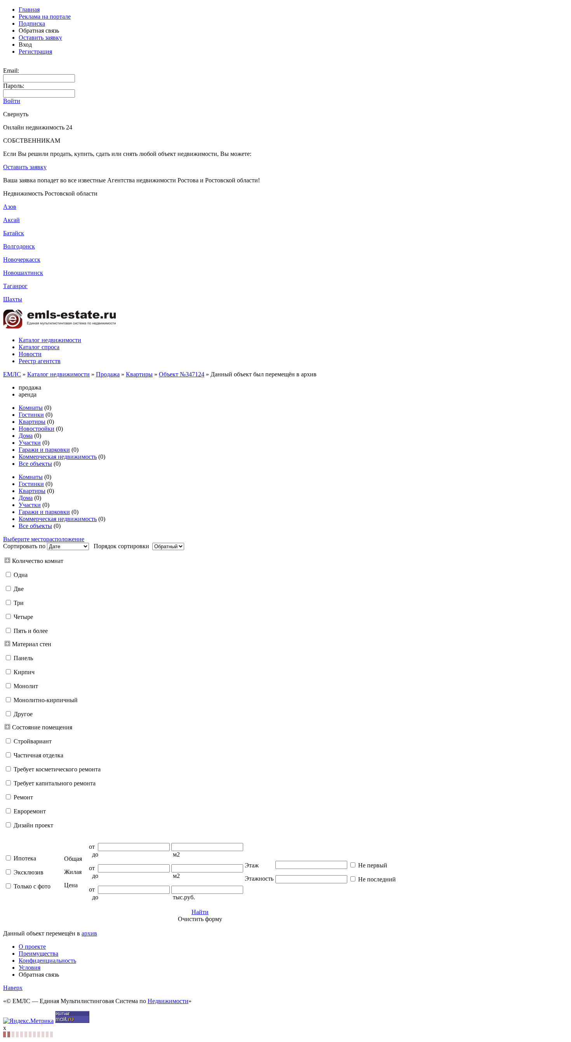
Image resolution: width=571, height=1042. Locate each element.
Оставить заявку (40, 37)
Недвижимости (168, 1001)
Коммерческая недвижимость (58, 456)
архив (89, 933)
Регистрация (35, 51)
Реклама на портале (45, 16)
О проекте (32, 946)
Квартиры (139, 374)
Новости (30, 354)
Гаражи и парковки (44, 449)
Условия (29, 967)
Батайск (13, 233)
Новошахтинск (23, 272)
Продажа (108, 374)
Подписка (32, 23)
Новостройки (36, 428)
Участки (30, 442)
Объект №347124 (181, 374)
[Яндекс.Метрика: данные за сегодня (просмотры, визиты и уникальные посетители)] (28, 1021)
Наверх (13, 987)
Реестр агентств (40, 361)
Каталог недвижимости (50, 340)
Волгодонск (19, 246)
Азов (9, 206)
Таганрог (15, 286)
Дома (26, 435)
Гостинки (31, 414)
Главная (29, 9)
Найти (200, 912)
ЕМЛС (12, 374)
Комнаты (31, 407)
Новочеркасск (21, 259)
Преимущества (38, 953)
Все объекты (35, 463)
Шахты (12, 299)
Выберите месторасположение (43, 539)
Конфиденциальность (47, 960)
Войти (11, 101)
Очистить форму (200, 919)
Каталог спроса (39, 347)
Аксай (11, 220)
